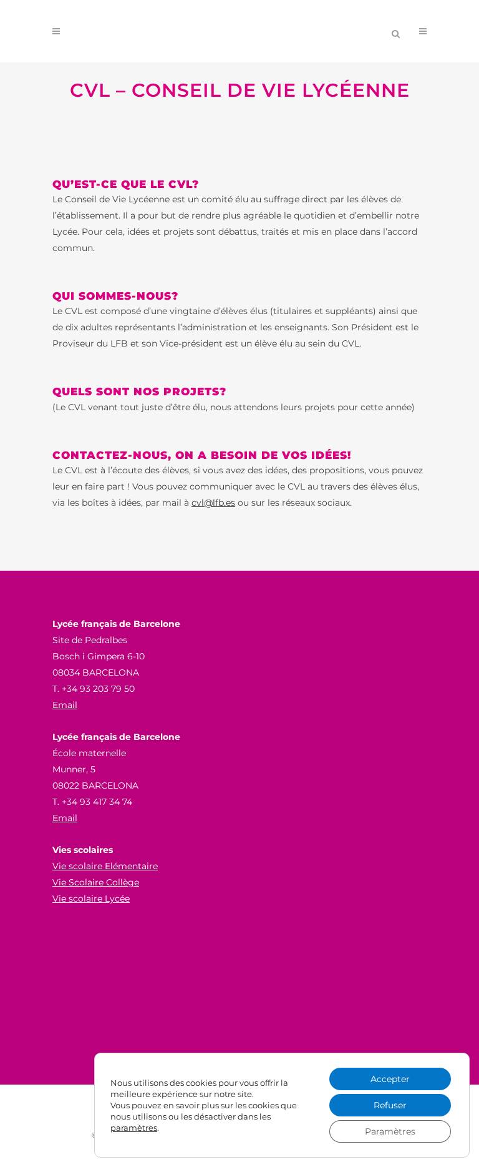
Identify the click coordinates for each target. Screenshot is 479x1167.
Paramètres (390, 1131)
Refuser (390, 1105)
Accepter (390, 1079)
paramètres (133, 1128)
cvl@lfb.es (213, 502)
